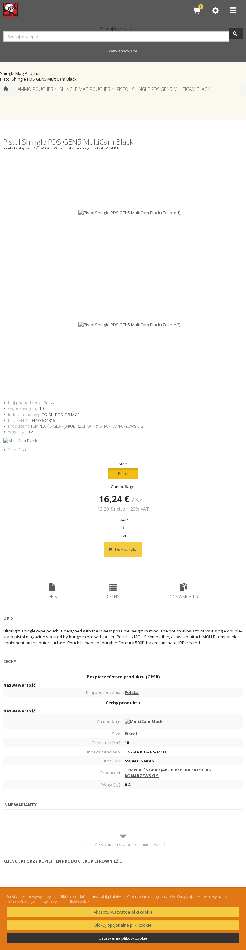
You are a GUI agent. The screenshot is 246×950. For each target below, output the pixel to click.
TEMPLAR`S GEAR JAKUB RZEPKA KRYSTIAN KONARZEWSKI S (86, 426)
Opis (52, 596)
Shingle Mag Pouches (85, 89)
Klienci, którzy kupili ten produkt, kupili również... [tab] (123, 845)
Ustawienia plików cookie (123, 938)
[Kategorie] (233, 10)
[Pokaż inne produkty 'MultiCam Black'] (123, 441)
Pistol (23, 450)
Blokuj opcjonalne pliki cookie (123, 925)
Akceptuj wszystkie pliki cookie (123, 912)
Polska (50, 403)
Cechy (113, 596)
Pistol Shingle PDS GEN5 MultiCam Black (163, 89)
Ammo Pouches (35, 89)
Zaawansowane (123, 51)
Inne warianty (184, 596)
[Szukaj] (236, 33)
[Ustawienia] (215, 10)
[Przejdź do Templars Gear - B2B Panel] (5, 89)
